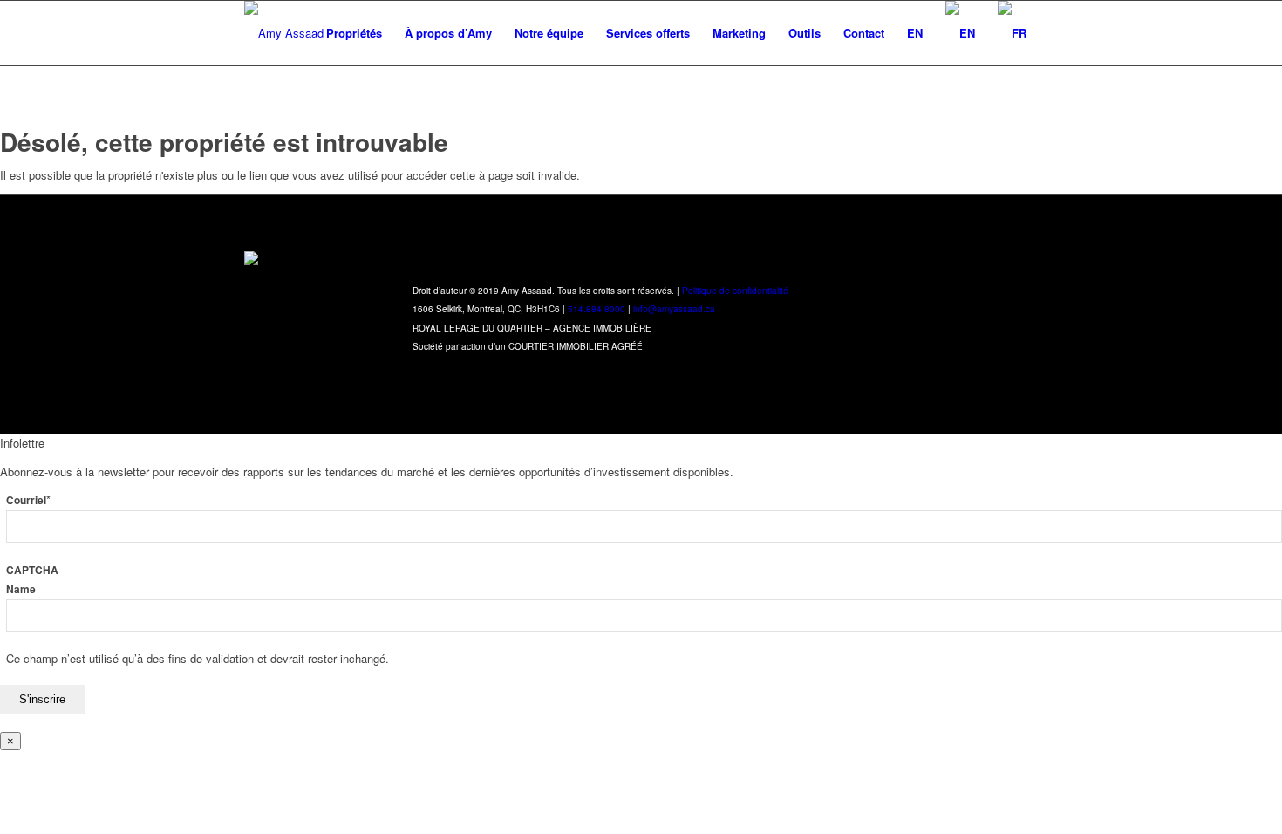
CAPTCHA (32, 570)
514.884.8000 (596, 309)
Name (21, 589)
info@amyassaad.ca (674, 309)
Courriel (28, 500)
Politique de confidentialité (735, 290)
